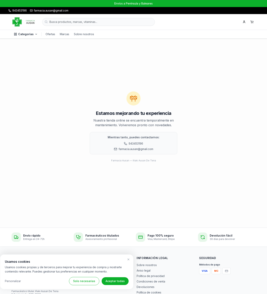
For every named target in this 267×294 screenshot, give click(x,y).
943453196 (136, 143)
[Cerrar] (128, 259)
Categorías (26, 34)
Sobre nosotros (84, 34)
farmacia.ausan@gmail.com (136, 149)
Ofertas (50, 34)
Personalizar (13, 281)
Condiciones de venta (151, 281)
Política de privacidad (151, 276)
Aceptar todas (115, 281)
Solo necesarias (84, 281)
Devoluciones (145, 287)
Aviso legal (144, 270)
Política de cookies (149, 292)
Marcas (64, 34)
